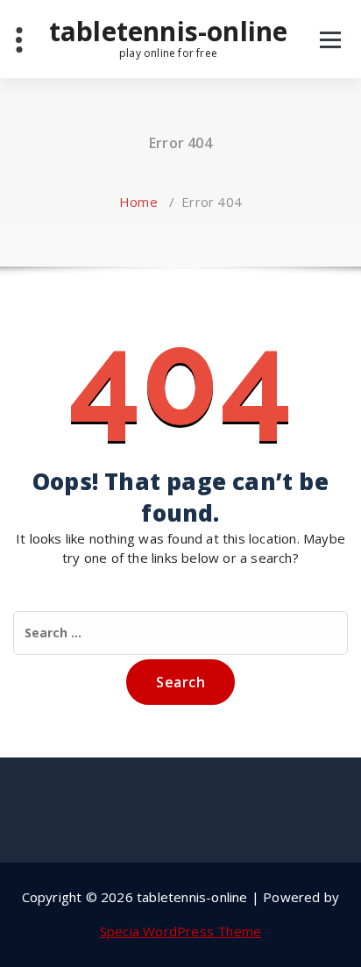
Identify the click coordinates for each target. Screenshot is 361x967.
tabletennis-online (168, 38)
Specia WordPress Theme (180, 931)
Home (138, 201)
